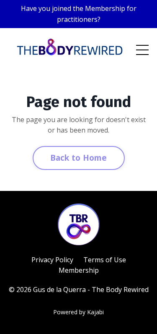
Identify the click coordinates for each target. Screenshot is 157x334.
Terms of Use (104, 259)
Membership (79, 270)
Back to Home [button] (78, 157)
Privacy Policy (52, 259)
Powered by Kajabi (78, 312)
